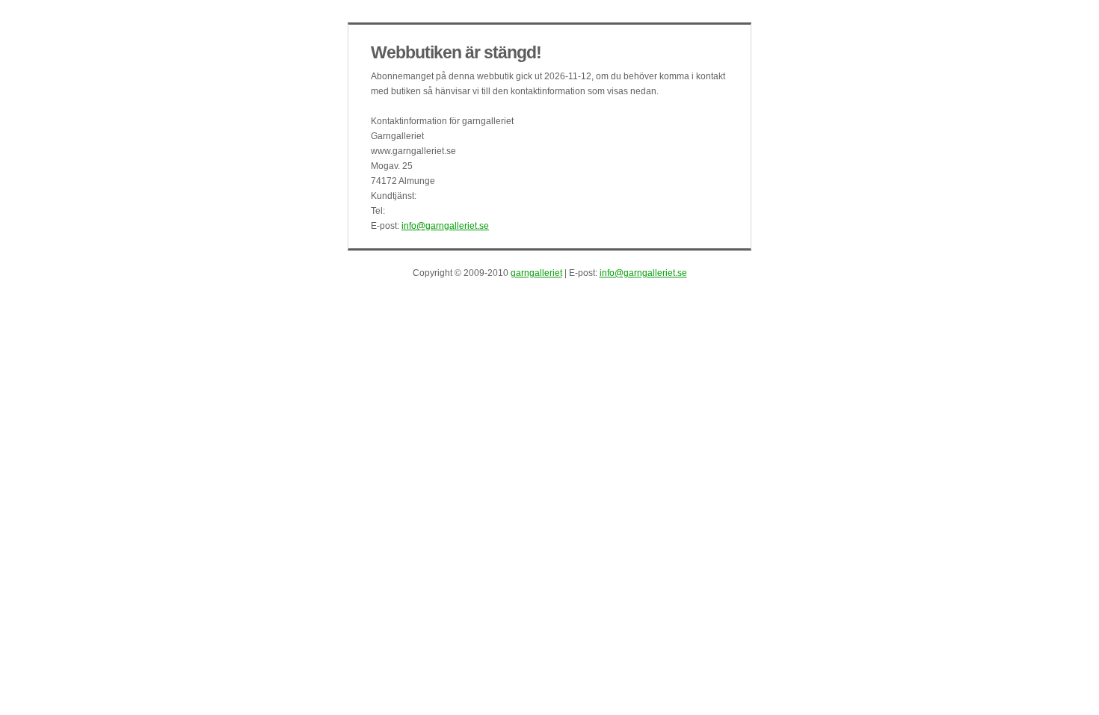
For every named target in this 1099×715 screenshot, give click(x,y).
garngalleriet (536, 273)
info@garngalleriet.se (445, 226)
